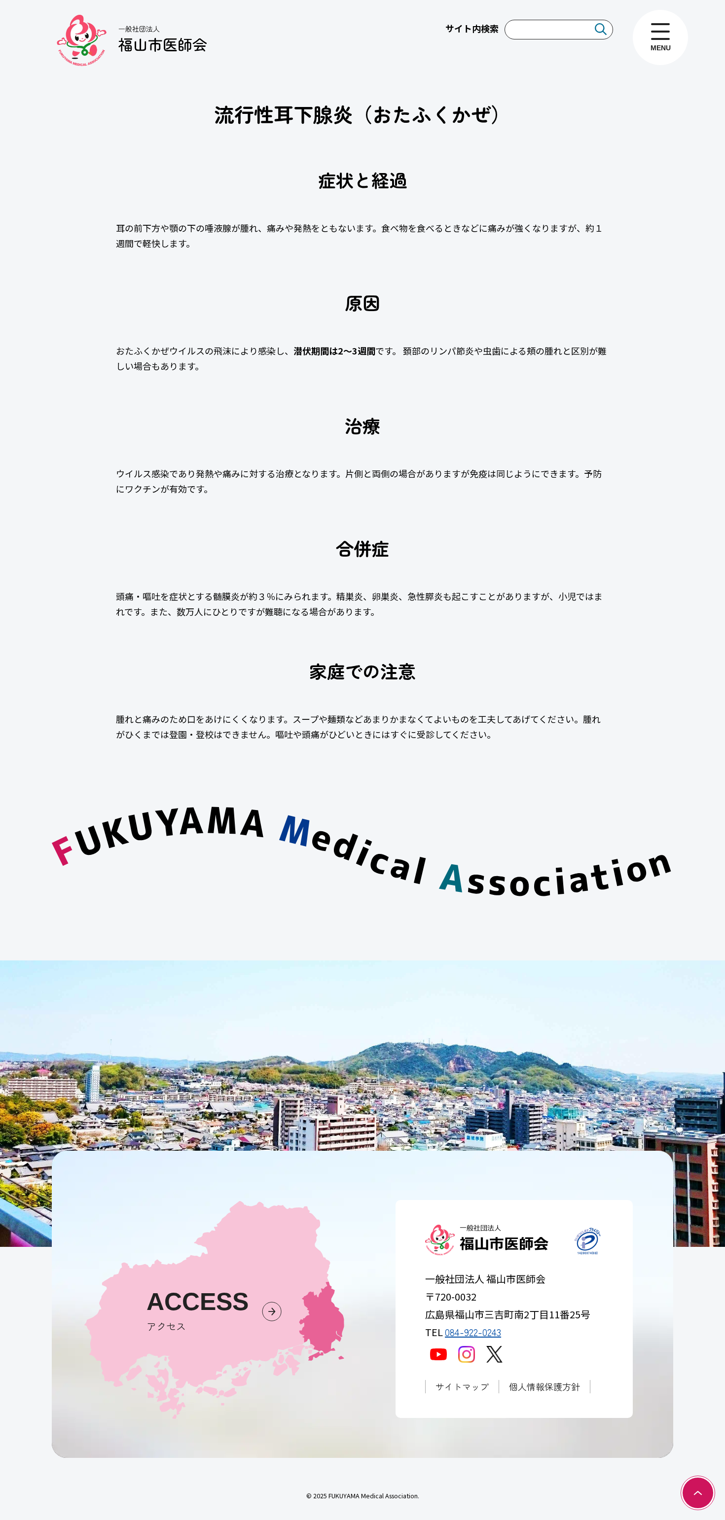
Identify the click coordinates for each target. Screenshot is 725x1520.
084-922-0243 (473, 1332)
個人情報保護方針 (544, 1386)
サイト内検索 (472, 28)
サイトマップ (462, 1386)
